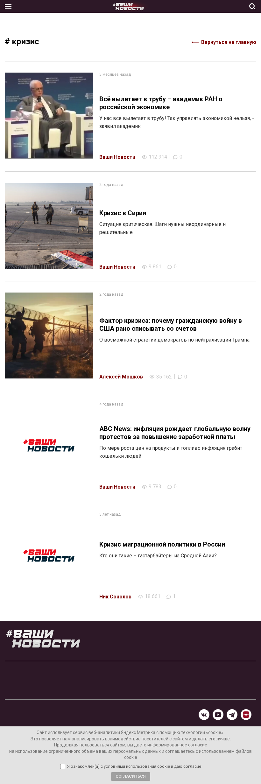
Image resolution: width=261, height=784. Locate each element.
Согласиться (131, 776)
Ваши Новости (117, 157)
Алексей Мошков (121, 377)
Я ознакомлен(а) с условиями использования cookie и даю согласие (134, 766)
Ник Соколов (115, 597)
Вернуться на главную (228, 42)
